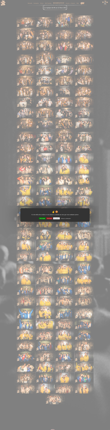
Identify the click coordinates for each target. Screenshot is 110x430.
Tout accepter (42, 218)
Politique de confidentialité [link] (66, 218)
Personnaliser (56, 218)
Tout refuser (49, 218)
